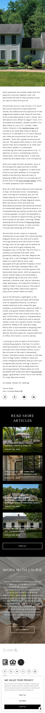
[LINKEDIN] (17, 671)
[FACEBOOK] (5, 671)
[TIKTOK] (29, 671)
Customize (22, 701)
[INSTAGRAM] (11, 671)
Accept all (22, 706)
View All (22, 546)
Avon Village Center (27, 181)
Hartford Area (28, 128)
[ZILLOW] (35, 671)
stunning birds (33, 222)
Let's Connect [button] (22, 630)
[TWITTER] (23, 671)
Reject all (22, 695)
